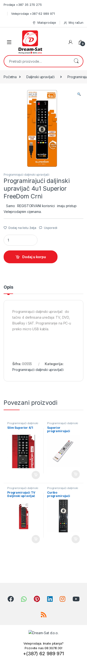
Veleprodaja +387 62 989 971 (33, 13)
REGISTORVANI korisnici (36, 206)
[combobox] (36, 61)
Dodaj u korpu (34, 257)
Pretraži (76, 61)
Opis (8, 287)
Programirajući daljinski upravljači (26, 174)
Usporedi (50, 228)
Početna (10, 77)
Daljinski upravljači (40, 77)
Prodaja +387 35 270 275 (23, 5)
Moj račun (76, 22)
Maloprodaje (46, 22)
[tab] (8, 289)
